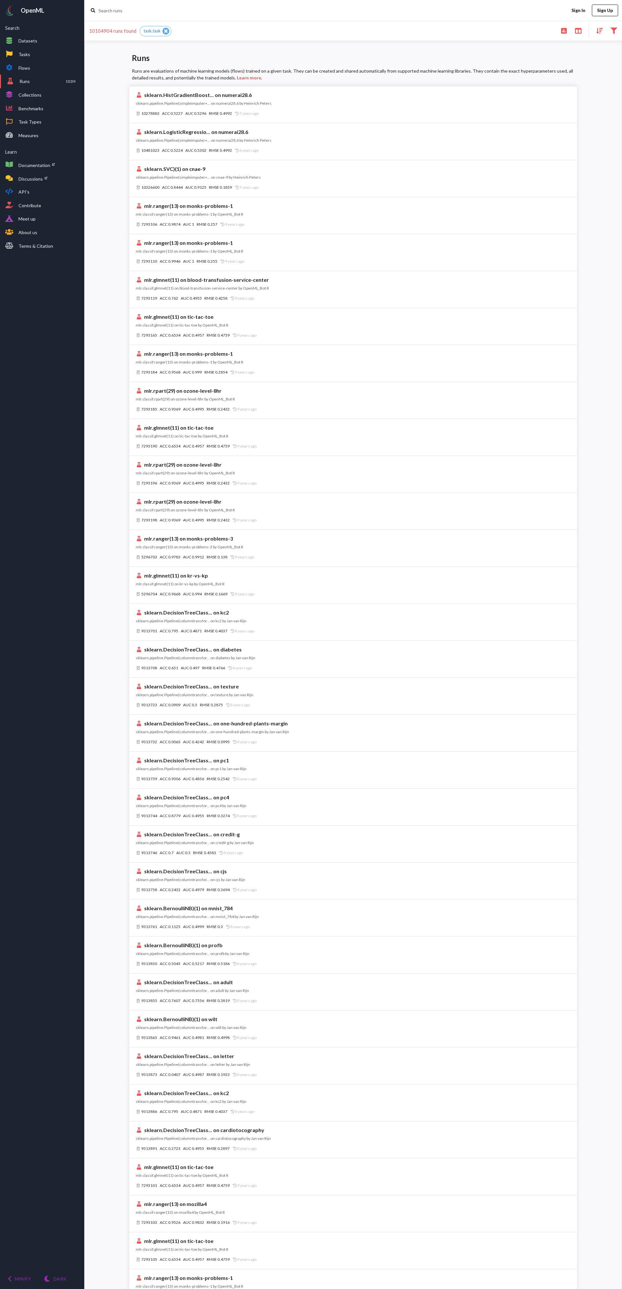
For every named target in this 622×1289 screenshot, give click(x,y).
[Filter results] (613, 30)
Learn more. (249, 77)
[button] (155, 31)
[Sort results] (598, 30)
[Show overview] (564, 30)
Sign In (578, 10)
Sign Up (605, 10)
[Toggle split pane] (578, 30)
